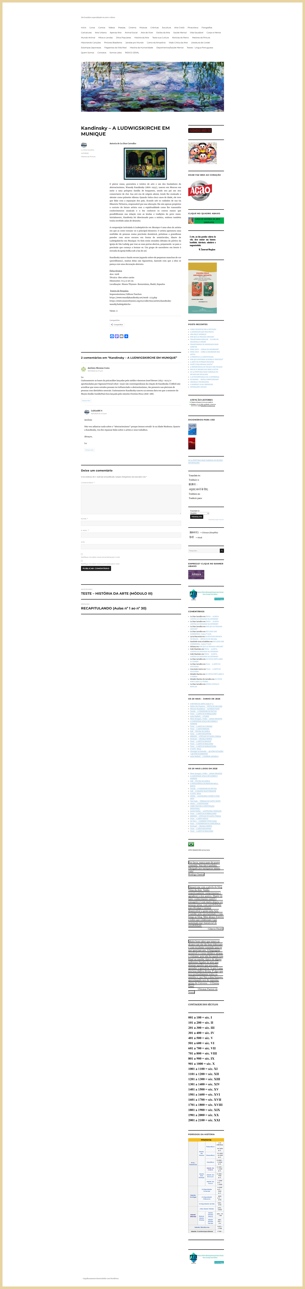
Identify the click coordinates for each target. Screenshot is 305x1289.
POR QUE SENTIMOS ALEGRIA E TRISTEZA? (206, 359)
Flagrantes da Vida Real (115, 48)
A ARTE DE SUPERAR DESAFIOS (202, 362)
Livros (92, 27)
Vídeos (112, 27)
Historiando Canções (91, 42)
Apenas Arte (116, 32)
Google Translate (219, 519)
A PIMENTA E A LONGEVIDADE (202, 357)
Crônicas (154, 27)
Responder (86, 400)
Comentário (88, 483)
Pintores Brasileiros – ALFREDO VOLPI (204, 709)
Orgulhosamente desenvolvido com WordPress (101, 1279)
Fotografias (207, 27)
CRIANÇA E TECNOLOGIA (199, 382)
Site (83, 542)
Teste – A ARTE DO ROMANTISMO (203, 746)
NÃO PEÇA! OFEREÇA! (198, 334)
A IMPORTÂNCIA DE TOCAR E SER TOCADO (206, 367)
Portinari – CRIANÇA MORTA (201, 739)
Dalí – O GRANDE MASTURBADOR (203, 791)
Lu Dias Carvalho (87, 150)
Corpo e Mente (214, 32)
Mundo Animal (88, 37)
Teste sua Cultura (160, 37)
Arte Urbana (101, 32)
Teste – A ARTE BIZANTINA (200, 734)
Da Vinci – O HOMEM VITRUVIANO (203, 821)
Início (83, 27)
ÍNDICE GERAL (132, 53)
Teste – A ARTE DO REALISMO (201, 744)
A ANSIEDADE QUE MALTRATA (202, 332)
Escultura (166, 27)
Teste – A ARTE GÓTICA (199, 819)
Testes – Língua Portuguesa (200, 48)
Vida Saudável (196, 32)
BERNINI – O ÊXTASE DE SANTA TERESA (205, 736)
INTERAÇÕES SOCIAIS (198, 387)
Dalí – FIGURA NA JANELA (200, 731)
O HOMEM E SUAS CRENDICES (201, 384)
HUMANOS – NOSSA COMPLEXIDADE (204, 379)
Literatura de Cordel (200, 42)
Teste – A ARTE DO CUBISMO (201, 726)
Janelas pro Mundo (134, 42)
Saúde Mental (180, 32)
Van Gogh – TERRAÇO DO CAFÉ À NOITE (205, 801)
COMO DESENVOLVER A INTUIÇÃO (203, 329)
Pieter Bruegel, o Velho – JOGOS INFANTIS (206, 719)
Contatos (101, 53)
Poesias (121, 27)
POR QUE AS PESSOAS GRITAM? (202, 337)
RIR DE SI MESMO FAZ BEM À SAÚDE (204, 369)
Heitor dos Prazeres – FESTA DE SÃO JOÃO (206, 706)
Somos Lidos (116, 53)
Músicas (143, 27)
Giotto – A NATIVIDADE (199, 804)
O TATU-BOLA (195, 749)
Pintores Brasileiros (113, 42)
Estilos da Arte (163, 32)
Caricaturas (86, 32)
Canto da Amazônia (156, 42)
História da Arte (141, 37)
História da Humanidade (141, 48)
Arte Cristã (179, 27)
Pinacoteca (193, 27)
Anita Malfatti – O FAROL (199, 716)
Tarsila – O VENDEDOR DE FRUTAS (203, 711)
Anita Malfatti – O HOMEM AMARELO (204, 756)
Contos (101, 27)
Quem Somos (87, 53)
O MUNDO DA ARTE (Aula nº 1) (201, 704)
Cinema (132, 27)
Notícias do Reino (180, 37)
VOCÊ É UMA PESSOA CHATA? (201, 364)
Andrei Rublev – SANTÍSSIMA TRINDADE (205, 811)
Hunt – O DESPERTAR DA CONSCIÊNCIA (205, 824)
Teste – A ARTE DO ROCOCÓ (200, 741)
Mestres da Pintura (201, 37)
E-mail (85, 530)
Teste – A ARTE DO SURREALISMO (203, 714)
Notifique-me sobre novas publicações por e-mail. (100, 564)
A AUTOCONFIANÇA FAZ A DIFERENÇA (204, 377)
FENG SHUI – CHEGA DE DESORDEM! (204, 349)
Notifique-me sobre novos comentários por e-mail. (100, 557)
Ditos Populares (123, 37)
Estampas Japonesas (91, 48)
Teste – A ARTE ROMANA (199, 729)
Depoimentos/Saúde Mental (169, 48)
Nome (84, 519)
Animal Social (131, 32)
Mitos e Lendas (105, 37)
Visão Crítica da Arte (178, 42)
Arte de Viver (147, 32)
